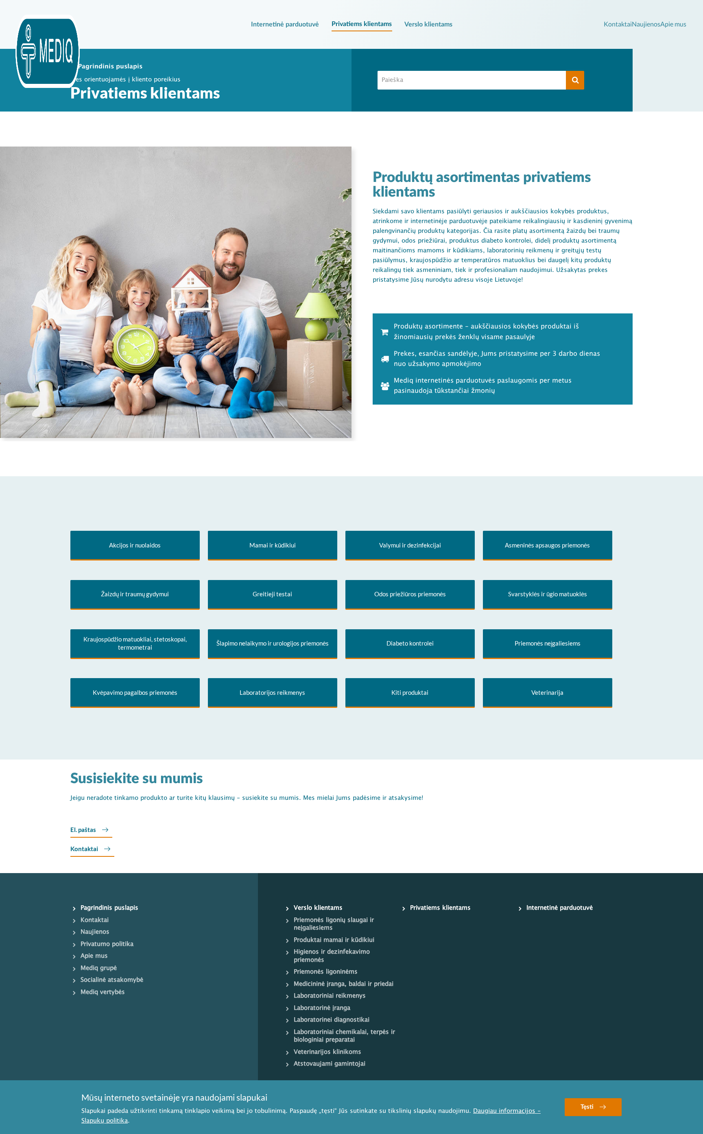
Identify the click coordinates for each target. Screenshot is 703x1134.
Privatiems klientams (362, 24)
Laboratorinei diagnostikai (331, 1020)
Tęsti (587, 1107)
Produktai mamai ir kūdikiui (334, 940)
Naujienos (646, 24)
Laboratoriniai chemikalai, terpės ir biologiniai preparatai (344, 1036)
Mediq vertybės (103, 992)
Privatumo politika (107, 944)
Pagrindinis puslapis (110, 67)
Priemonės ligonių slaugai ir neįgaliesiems (334, 924)
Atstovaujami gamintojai (329, 1064)
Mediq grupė (99, 968)
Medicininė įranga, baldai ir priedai (343, 984)
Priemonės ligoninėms (326, 972)
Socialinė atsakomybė (112, 980)
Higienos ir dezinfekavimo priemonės (332, 956)
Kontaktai (618, 24)
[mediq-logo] (47, 51)
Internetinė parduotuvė (285, 24)
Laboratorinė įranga (322, 1008)
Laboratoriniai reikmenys (330, 996)
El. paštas (83, 829)
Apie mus (673, 24)
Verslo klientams (428, 24)
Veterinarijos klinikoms (327, 1052)
